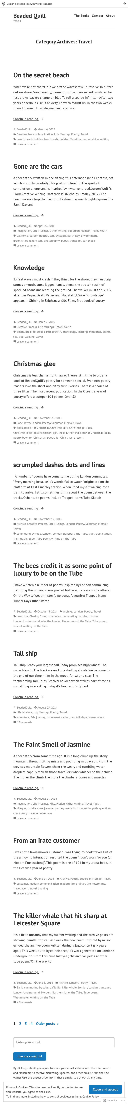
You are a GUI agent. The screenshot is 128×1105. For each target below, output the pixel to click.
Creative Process (27, 134)
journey (40, 717)
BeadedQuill (24, 129)
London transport (64, 533)
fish (32, 717)
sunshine (93, 139)
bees (19, 616)
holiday (64, 139)
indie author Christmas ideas (92, 433)
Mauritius (75, 139)
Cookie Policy (90, 1096)
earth (47, 332)
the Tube (81, 533)
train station (103, 533)
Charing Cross (38, 616)
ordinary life (83, 883)
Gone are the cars (37, 166)
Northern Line (61, 992)
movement (53, 717)
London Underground (26, 621)
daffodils (55, 987)
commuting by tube (29, 533)
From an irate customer (46, 840)
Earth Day (73, 236)
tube (32, 538)
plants (106, 332)
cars (52, 236)
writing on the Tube (63, 538)
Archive (21, 524)
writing (104, 139)
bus (26, 616)
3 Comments (24, 722)
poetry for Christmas (59, 437)
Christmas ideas (22, 433)
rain (43, 621)
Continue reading (26, 119)
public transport (71, 241)
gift (55, 433)
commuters (55, 616)
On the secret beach (41, 75)
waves (39, 337)
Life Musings (62, 134)
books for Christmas (36, 428)
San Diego (89, 241)
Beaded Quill (29, 15)
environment (89, 236)
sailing (65, 717)
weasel (17, 626)
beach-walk (51, 139)
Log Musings (41, 712)
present (79, 437)
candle (32, 808)
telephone (98, 883)
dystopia (61, 236)
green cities (20, 241)
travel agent (20, 888)
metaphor (95, 332)
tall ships (81, 717)
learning (83, 332)
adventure (23, 717)
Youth (103, 231)
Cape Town (23, 423)
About (110, 15)
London (36, 423)
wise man (46, 813)
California (22, 236)
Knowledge (29, 267)
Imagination (45, 134)
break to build (34, 332)
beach (20, 139)
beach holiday (34, 139)
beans (20, 332)
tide (21, 337)
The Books (81, 15)
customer (22, 883)
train (91, 533)
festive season (43, 433)
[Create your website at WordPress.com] (64, 3)
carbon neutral (39, 236)
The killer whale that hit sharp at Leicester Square (60, 919)
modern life (67, 883)
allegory (21, 808)
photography (52, 241)
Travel (84, 134)
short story (20, 813)
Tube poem (43, 538)
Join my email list (29, 1056)
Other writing (58, 231)
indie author (66, 433)
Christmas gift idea (80, 428)
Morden (45, 992)
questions (105, 808)
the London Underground (62, 621)
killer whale (69, 987)
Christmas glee (34, 363)
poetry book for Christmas (29, 437)
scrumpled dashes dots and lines (59, 464)
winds (100, 717)
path (95, 808)
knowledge (69, 332)
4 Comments (24, 1002)
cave (40, 808)
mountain (85, 808)
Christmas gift (59, 428)
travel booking (39, 888)
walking (29, 337)
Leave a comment (27, 144)
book (20, 428)
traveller (33, 813)
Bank (20, 987)
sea (84, 139)
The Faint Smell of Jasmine (51, 744)
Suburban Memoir (79, 231)
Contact (97, 15)
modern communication (44, 883)
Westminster (21, 997)
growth (56, 332)
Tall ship (25, 653)
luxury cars (35, 241)
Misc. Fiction (57, 803)
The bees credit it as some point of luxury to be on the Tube (62, 569)
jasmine (49, 808)
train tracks (20, 538)
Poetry (75, 134)
